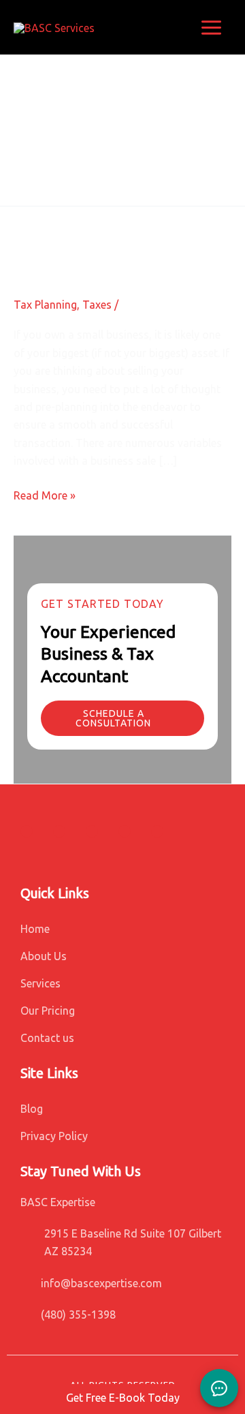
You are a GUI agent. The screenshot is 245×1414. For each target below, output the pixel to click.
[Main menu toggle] (211, 27)
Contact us (47, 1038)
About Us (43, 956)
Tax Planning (45, 304)
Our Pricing (47, 1010)
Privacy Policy (54, 1136)
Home (35, 929)
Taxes (97, 304)
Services (40, 983)
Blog (31, 1109)
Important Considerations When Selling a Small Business (116, 241)
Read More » (45, 494)
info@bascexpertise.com (101, 1283)
